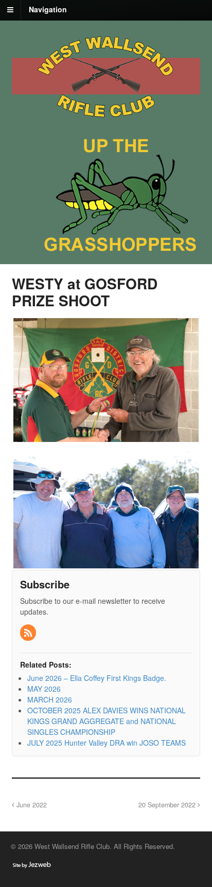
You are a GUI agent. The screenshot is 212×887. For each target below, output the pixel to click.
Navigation (48, 9)
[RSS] (29, 633)
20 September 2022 (168, 804)
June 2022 (30, 804)
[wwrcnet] (106, 121)
